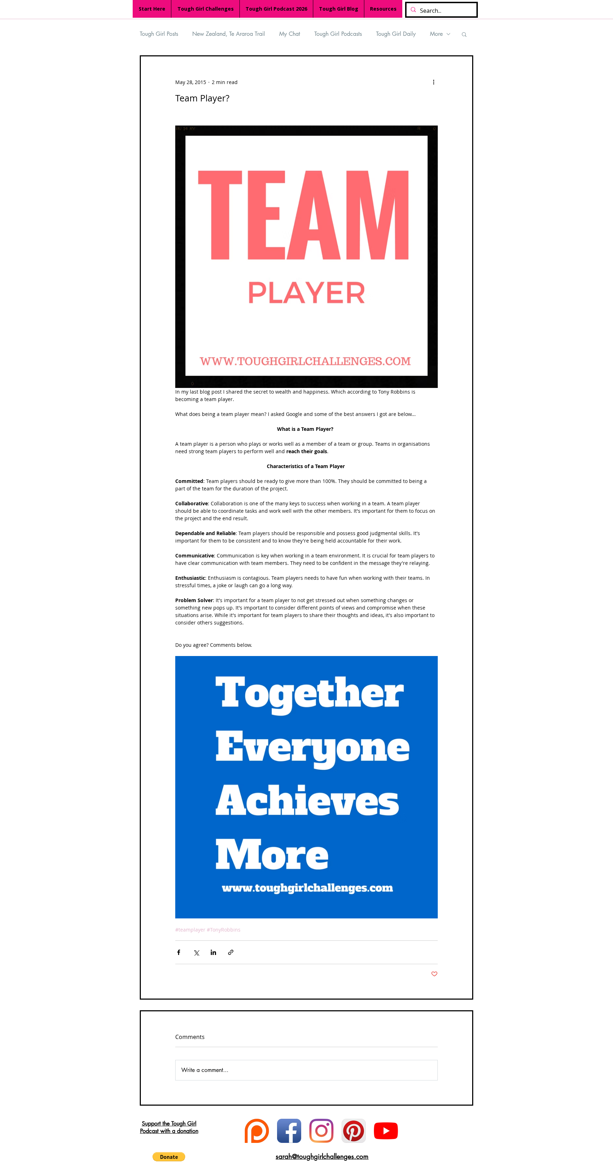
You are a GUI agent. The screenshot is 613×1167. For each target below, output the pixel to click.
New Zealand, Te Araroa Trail (228, 34)
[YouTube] (386, 1131)
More (436, 34)
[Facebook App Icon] (289, 1131)
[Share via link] (230, 952)
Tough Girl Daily (396, 34)
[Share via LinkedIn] (213, 952)
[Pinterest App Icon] (354, 1131)
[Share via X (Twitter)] (196, 952)
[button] (464, 34)
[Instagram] (321, 1131)
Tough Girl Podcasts (338, 34)
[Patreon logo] (257, 1131)
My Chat (289, 34)
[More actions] (433, 82)
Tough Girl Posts (159, 34)
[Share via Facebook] (178, 952)
